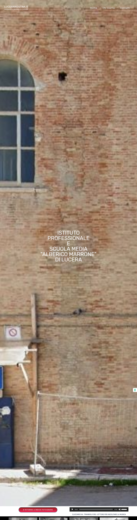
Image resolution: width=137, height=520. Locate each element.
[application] (99, 509)
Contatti (125, 7)
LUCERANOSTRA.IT (16, 6)
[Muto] (120, 509)
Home (93, 7)
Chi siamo (109, 7)
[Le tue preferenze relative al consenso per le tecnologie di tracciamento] (135, 390)
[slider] (124, 509)
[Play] (72, 509)
